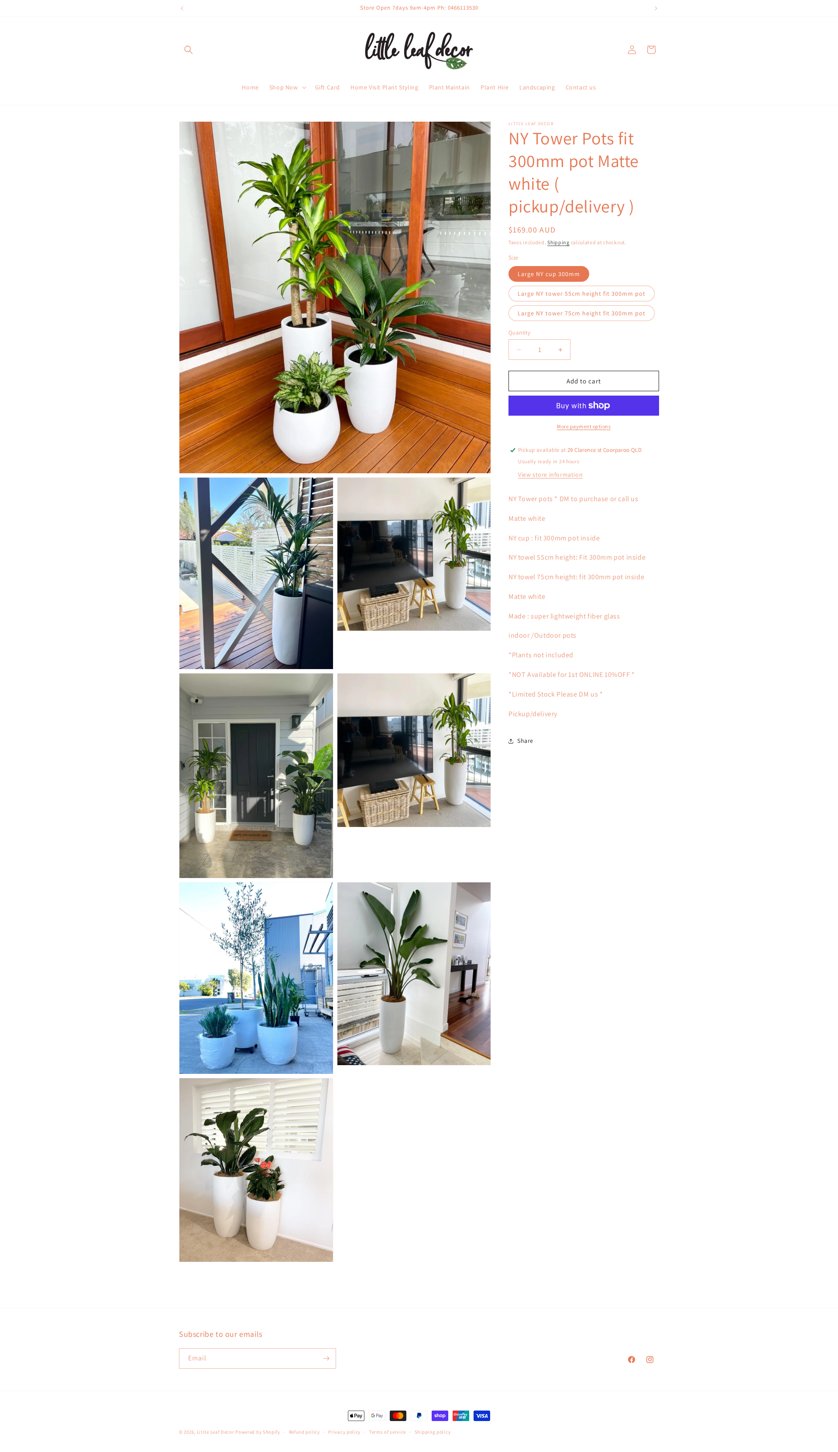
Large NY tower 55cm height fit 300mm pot (582, 293)
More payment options (584, 426)
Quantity (519, 332)
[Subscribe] (326, 1358)
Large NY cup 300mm (549, 274)
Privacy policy (344, 1432)
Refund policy (304, 1432)
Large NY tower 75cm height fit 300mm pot (582, 313)
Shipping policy (433, 1432)
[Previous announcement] (182, 8)
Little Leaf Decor (215, 1432)
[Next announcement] (656, 8)
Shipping (558, 242)
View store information (550, 474)
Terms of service (387, 1432)
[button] (188, 49)
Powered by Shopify (257, 1432)
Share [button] (525, 741)
